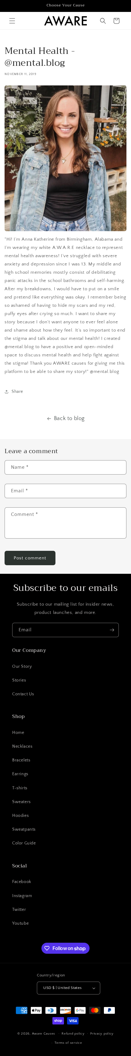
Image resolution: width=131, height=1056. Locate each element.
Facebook (21, 881)
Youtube (20, 923)
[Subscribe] (112, 630)
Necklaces (22, 746)
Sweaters (21, 801)
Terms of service (68, 1043)
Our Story (22, 666)
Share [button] (17, 391)
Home (18, 732)
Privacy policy (102, 1033)
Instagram (22, 895)
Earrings (20, 774)
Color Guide (24, 843)
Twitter (19, 909)
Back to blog (69, 418)
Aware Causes (43, 1033)
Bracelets (21, 760)
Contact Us (23, 694)
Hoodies (20, 815)
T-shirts (19, 788)
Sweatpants (24, 829)
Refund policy (73, 1033)
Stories (19, 680)
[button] (12, 21)
